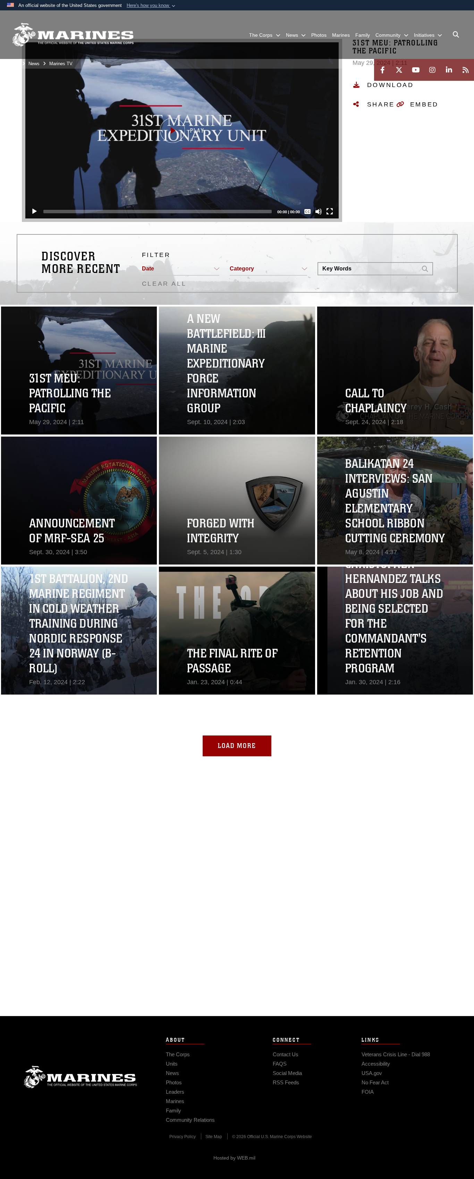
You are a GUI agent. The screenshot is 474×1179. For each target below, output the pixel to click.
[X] (399, 70)
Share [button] (381, 104)
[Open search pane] (456, 34)
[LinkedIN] (449, 70)
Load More (237, 745)
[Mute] (318, 211)
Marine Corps (80, 1077)
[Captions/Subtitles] (307, 211)
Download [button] (390, 84)
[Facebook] (382, 70)
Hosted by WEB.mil (234, 1158)
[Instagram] (432, 70)
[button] (152, 5)
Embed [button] (424, 104)
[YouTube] (415, 70)
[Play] (34, 211)
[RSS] (465, 70)
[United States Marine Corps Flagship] (73, 35)
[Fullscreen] (329, 211)
